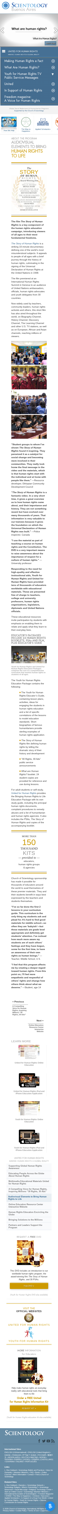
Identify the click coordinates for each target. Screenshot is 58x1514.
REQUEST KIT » (29, 1408)
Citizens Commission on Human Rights (25, 1501)
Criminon (36, 1496)
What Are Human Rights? (21, 67)
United (8, 84)
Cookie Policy (21, 1511)
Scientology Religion (12, 1487)
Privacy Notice (8, 1511)
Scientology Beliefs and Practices (31, 1470)
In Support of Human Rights (23, 90)
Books (37, 1472)
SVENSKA (8, 1459)
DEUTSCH (25, 1457)
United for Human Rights (23, 793)
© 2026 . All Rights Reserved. (28, 1509)
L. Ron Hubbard (11, 1470)
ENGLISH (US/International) (15, 1452)
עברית (26, 1455)
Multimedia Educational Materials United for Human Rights (29, 1182)
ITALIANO (20, 1462)
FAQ (32, 1472)
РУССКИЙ (42, 1455)
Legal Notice (45, 1511)
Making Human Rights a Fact (23, 61)
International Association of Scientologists (21, 1494)
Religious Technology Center (40, 1490)
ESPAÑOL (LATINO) (22, 1459)
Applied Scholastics (42, 129)
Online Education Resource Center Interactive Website (26, 1205)
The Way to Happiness (25, 130)
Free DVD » (29, 1285)
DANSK (7, 1455)
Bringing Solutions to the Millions (26, 1220)
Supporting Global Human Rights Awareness (25, 1167)
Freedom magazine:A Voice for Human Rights (22, 99)
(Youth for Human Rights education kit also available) (29, 1417)
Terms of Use (33, 1511)
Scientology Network (35, 1485)
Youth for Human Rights (29, 1500)
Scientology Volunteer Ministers (36, 1492)
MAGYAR (34, 1457)
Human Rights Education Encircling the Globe (28, 1213)
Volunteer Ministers (21, 1472)
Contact (31, 1474)
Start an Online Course (13, 1492)
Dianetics (22, 1485)
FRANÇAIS (16, 1455)
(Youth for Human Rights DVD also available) (29, 1294)
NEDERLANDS (14, 1457)
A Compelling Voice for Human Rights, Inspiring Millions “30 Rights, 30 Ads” (28, 1190)
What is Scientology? (30, 1487)
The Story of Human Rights (25, 243)
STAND (8, 1496)
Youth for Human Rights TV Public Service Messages (22, 76)
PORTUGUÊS (31, 1462)
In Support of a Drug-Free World (33, 1498)
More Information (19, 1474)
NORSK (42, 1457)
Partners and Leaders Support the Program (25, 1226)
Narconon (45, 1496)
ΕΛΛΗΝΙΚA (10, 1462)
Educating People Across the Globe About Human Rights (26, 1174)
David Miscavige (21, 1490)
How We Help (9, 131)
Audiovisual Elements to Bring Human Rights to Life (27, 1197)
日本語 (33, 1455)
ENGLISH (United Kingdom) (39, 1452)
